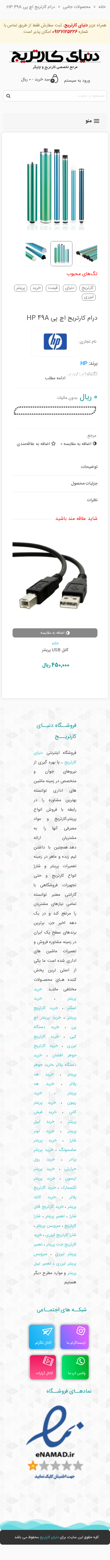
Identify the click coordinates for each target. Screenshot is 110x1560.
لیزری (89, 297)
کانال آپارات (44, 1373)
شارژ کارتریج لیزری (61, 1235)
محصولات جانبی (55, 643)
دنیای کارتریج (49, 1537)
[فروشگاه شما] (55, 58)
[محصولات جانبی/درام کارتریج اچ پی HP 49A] (55, 232)
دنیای (69, 288)
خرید (36, 288)
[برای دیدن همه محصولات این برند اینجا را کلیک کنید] (55, 342)
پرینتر (20, 288)
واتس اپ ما (77, 1373)
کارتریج (88, 288)
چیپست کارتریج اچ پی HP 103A (55, 650)
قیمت (53, 288)
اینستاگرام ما (76, 1343)
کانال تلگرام (43, 1343)
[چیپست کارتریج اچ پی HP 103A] (55, 579)
